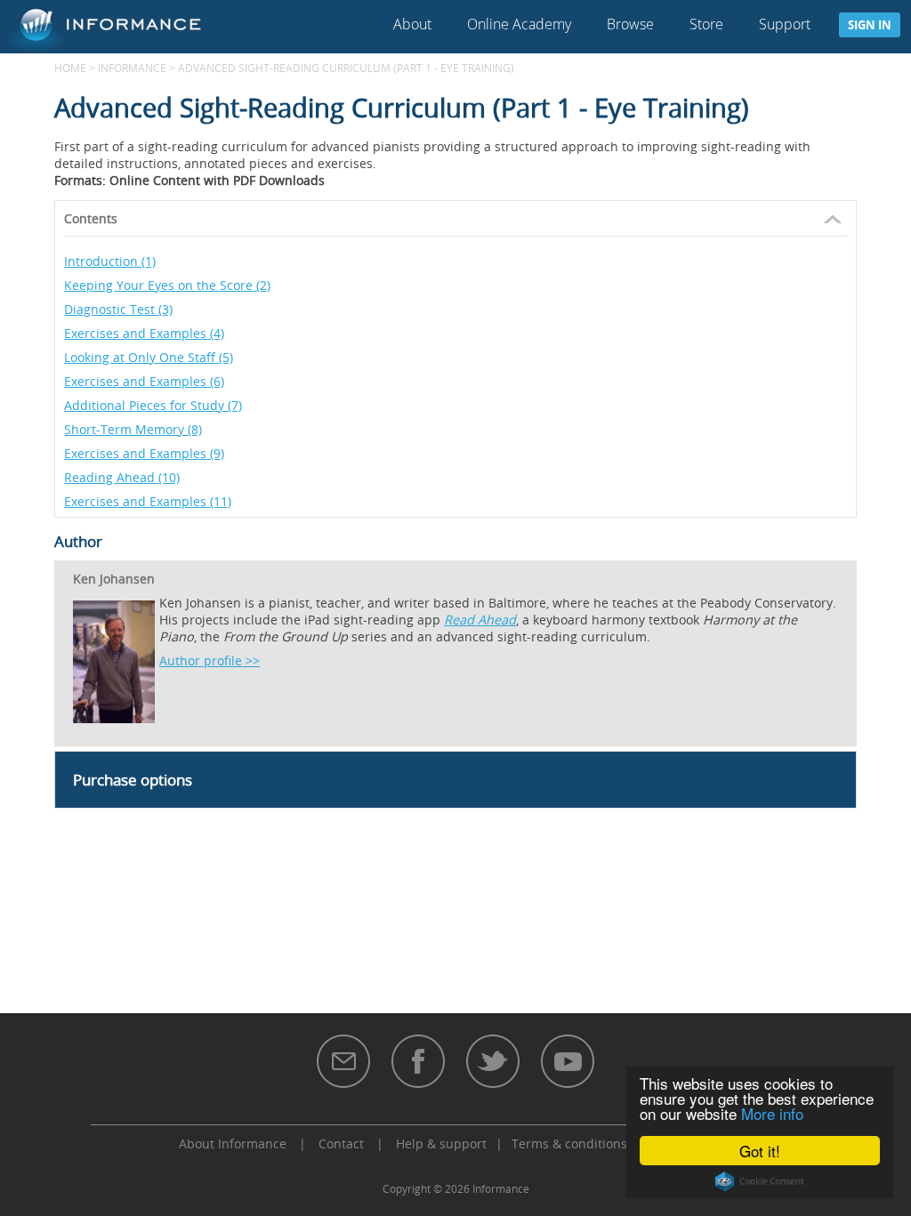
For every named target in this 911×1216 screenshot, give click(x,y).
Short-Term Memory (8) (133, 429)
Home (70, 67)
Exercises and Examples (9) (144, 453)
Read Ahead (480, 619)
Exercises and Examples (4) (144, 333)
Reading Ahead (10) (122, 477)
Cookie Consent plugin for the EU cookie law (759, 1181)
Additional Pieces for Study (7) (153, 405)
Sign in (869, 25)
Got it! (759, 1150)
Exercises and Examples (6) (144, 381)
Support (784, 24)
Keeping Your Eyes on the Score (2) (167, 285)
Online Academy (519, 24)
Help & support (441, 1143)
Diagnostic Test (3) (118, 309)
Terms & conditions (569, 1143)
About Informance (232, 1143)
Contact (341, 1143)
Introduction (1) (110, 261)
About (412, 24)
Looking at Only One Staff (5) (148, 357)
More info (772, 1113)
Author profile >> (209, 660)
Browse (630, 24)
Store (706, 24)
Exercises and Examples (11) (147, 501)
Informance (132, 67)
